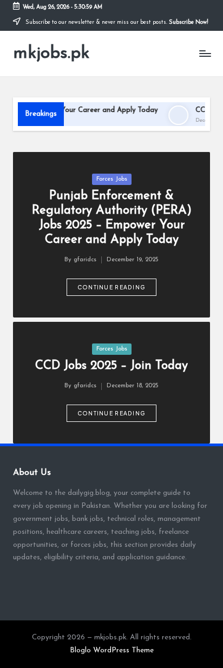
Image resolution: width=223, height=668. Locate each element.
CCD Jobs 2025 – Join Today (111, 366)
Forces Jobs (111, 179)
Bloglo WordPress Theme (112, 650)
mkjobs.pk (51, 53)
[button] (112, 287)
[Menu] (204, 54)
